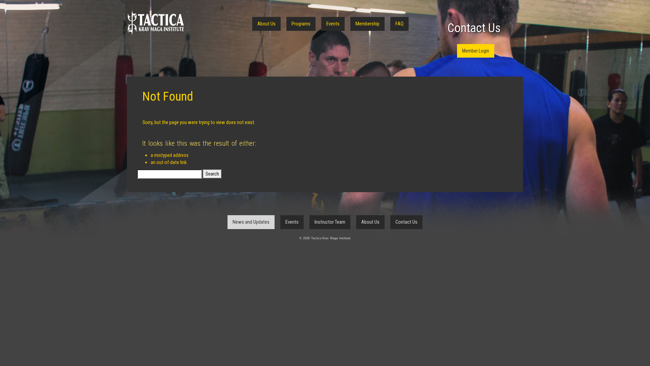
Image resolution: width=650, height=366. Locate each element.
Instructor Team (330, 222)
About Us (266, 24)
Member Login (475, 51)
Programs (300, 24)
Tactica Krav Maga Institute (156, 23)
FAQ (399, 24)
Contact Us (474, 28)
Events (333, 24)
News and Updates (251, 222)
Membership (367, 24)
